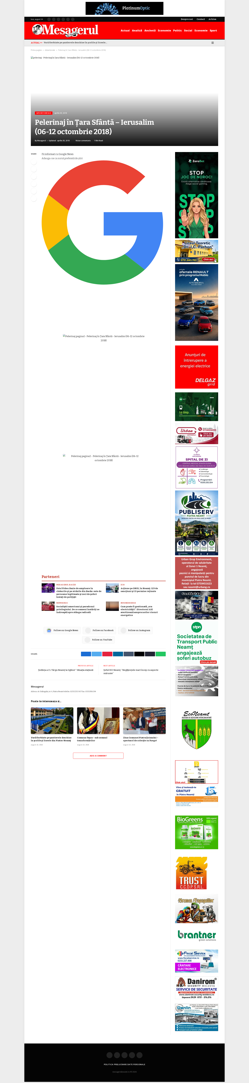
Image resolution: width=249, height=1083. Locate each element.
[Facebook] (34, 162)
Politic (177, 30)
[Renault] (196, 340)
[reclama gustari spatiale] (196, 619)
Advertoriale (50, 50)
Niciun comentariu (83, 140)
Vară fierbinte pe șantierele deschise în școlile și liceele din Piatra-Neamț (51, 739)
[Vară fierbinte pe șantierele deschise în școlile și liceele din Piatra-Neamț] (52, 720)
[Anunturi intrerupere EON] (196, 367)
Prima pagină (36, 50)
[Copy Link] (34, 198)
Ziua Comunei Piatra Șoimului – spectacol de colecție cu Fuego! (140, 739)
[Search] (217, 43)
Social (188, 30)
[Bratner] (196, 944)
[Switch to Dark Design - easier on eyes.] (208, 43)
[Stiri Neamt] (65, 30)
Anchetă (150, 30)
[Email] (34, 191)
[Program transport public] (196, 420)
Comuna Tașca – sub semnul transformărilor (68, 42)
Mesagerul (41, 140)
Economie (164, 30)
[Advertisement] (104, 309)
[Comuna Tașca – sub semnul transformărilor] (98, 720)
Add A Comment (98, 755)
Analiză (137, 30)
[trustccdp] (191, 888)
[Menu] (213, 43)
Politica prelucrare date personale (124, 1064)
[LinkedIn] (34, 176)
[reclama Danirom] (196, 998)
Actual (125, 30)
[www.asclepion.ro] (196, 488)
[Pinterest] (34, 184)
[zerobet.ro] (196, 237)
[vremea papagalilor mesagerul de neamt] (196, 908)
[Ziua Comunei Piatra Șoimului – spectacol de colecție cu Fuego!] (144, 720)
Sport (213, 30)
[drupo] (196, 783)
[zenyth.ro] (196, 832)
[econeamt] (196, 758)
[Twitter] (34, 169)
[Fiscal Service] (196, 961)
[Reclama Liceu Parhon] (196, 262)
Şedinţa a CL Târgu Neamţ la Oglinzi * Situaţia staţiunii (65, 670)
